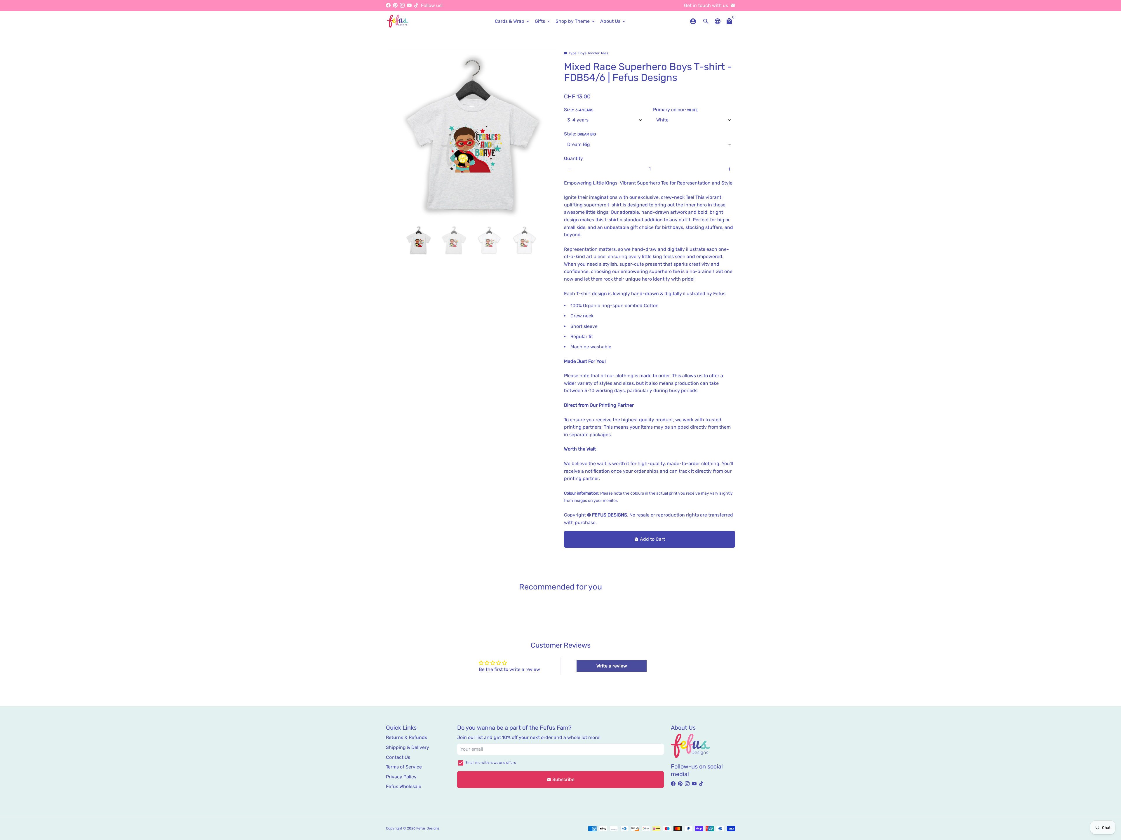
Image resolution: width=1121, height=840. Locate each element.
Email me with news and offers (490, 763)
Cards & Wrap (512, 21)
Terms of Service (404, 767)
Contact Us (398, 757)
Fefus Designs (427, 828)
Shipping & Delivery (407, 747)
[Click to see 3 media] (489, 240)
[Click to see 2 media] (453, 240)
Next (549, 134)
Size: (578, 109)
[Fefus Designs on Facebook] (388, 5)
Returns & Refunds (406, 737)
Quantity (573, 158)
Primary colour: (675, 109)
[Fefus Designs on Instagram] (402, 5)
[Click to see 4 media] (524, 240)
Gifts (543, 21)
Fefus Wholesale (403, 786)
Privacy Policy (401, 777)
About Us (613, 21)
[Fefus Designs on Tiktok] (416, 5)
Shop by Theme (576, 21)
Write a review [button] (611, 666)
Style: (580, 134)
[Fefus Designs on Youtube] (409, 5)
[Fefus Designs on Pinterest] (395, 5)
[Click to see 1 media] (418, 240)
